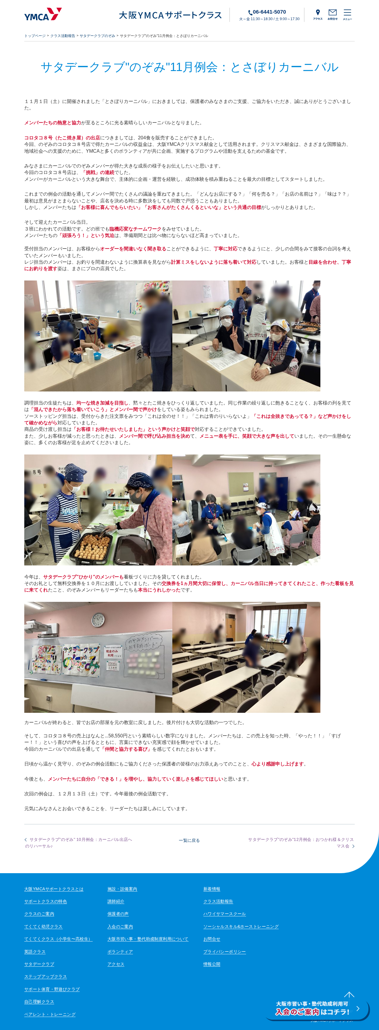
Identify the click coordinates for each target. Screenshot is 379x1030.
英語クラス (35, 951)
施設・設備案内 (122, 888)
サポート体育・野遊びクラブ (52, 989)
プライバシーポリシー (224, 951)
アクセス (116, 964)
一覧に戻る (189, 840)
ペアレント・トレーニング (50, 1014)
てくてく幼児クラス (43, 926)
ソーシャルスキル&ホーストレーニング (241, 926)
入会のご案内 (120, 926)
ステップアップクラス (45, 976)
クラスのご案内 (39, 913)
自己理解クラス (39, 1001)
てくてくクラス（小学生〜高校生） (58, 938)
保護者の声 (118, 913)
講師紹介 (116, 901)
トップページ (35, 36)
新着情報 (212, 888)
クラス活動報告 (62, 36)
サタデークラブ (39, 964)
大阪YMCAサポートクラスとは (53, 888)
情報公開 (212, 964)
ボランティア (120, 951)
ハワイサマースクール (224, 913)
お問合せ (212, 938)
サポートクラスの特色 (45, 901)
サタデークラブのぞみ (97, 36)
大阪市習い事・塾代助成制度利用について (148, 938)
